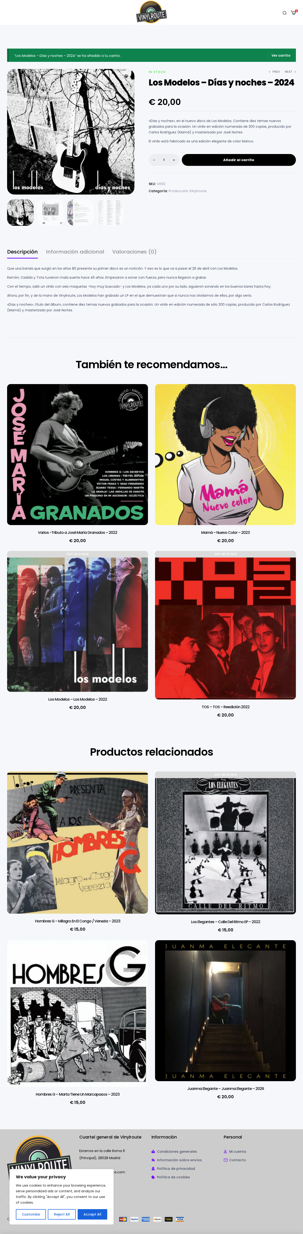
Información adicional (75, 252)
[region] (61, 1197)
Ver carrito (281, 55)
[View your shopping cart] (293, 12)
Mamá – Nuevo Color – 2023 (225, 532)
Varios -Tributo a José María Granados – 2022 (77, 532)
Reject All (62, 1214)
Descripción (22, 252)
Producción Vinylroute (188, 191)
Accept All (92, 1214)
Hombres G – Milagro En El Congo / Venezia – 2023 (77, 921)
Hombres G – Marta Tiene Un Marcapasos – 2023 (78, 1094)
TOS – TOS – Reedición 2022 (226, 707)
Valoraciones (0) (134, 252)
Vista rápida (137, 397)
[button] (126, 76)
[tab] (22, 254)
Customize (31, 1214)
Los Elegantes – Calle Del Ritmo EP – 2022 (225, 922)
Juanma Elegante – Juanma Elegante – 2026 (225, 1088)
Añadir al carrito (238, 160)
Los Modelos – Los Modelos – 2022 (77, 699)
